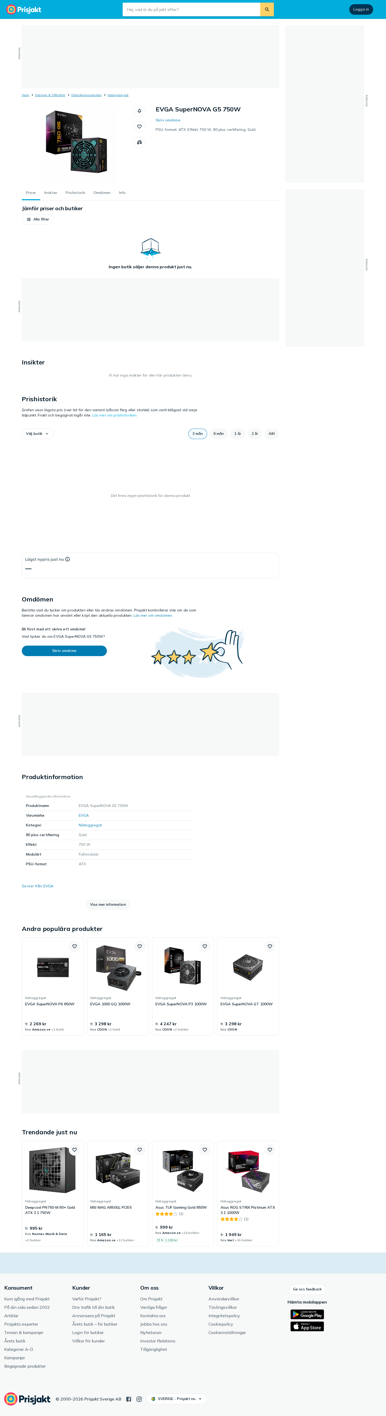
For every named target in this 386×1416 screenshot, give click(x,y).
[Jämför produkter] (139, 142)
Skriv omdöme (168, 120)
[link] (53, 986)
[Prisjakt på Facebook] (129, 1398)
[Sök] (267, 9)
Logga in (361, 9)
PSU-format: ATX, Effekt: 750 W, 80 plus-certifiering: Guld (205, 129)
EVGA (84, 815)
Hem (25, 95)
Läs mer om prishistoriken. (115, 415)
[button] (139, 111)
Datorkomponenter (86, 95)
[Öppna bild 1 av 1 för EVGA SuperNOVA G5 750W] (78, 144)
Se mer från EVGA (37, 886)
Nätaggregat (118, 95)
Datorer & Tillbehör (50, 95)
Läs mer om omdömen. (153, 615)
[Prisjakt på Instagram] (139, 1398)
